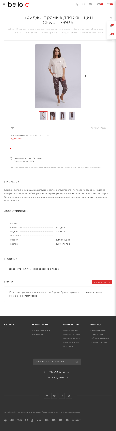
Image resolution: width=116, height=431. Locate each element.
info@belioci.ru (60, 377)
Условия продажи (99, 342)
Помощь (95, 325)
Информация (71, 325)
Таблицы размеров (99, 338)
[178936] (58, 76)
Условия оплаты (70, 330)
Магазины (68, 346)
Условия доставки (71, 334)
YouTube (54, 396)
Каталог (9, 325)
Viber (62, 396)
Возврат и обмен (71, 342)
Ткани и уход (96, 334)
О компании (40, 325)
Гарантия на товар (72, 338)
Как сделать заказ (99, 330)
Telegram (47, 396)
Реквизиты (37, 334)
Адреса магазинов (41, 330)
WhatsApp (69, 396)
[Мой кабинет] (90, 4)
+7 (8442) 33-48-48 (58, 372)
